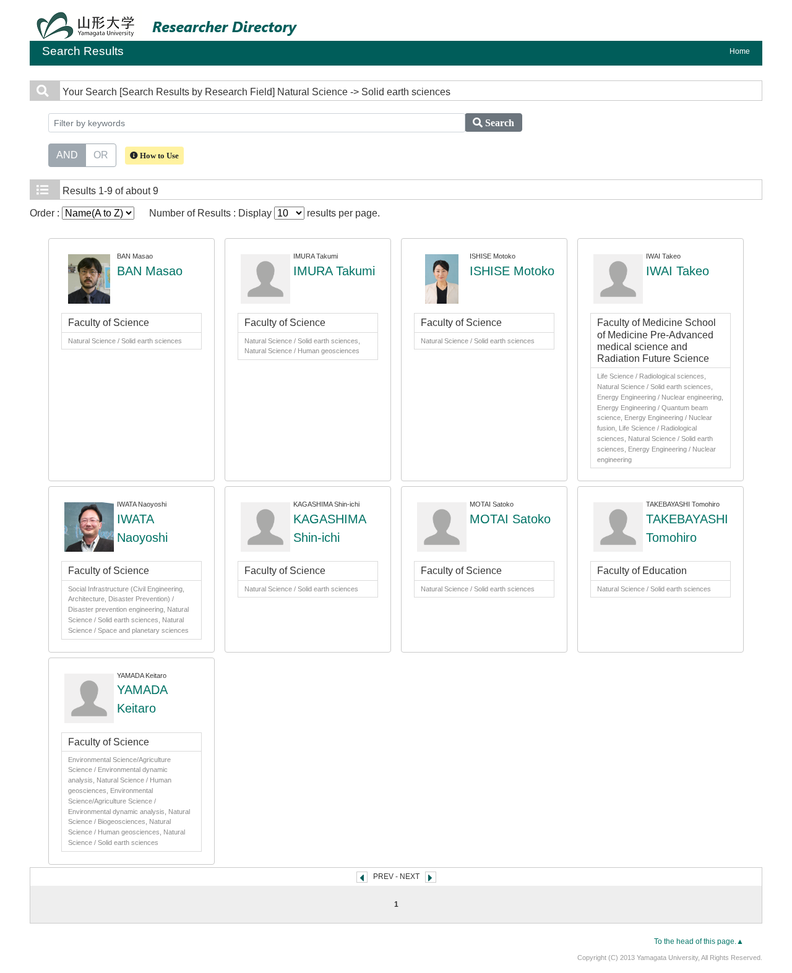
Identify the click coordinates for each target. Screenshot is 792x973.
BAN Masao (150, 271)
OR (100, 155)
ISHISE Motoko (512, 271)
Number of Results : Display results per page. (264, 213)
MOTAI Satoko (510, 519)
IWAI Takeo (677, 271)
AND (67, 155)
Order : (46, 213)
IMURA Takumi (334, 271)
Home (740, 51)
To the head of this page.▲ (699, 941)
